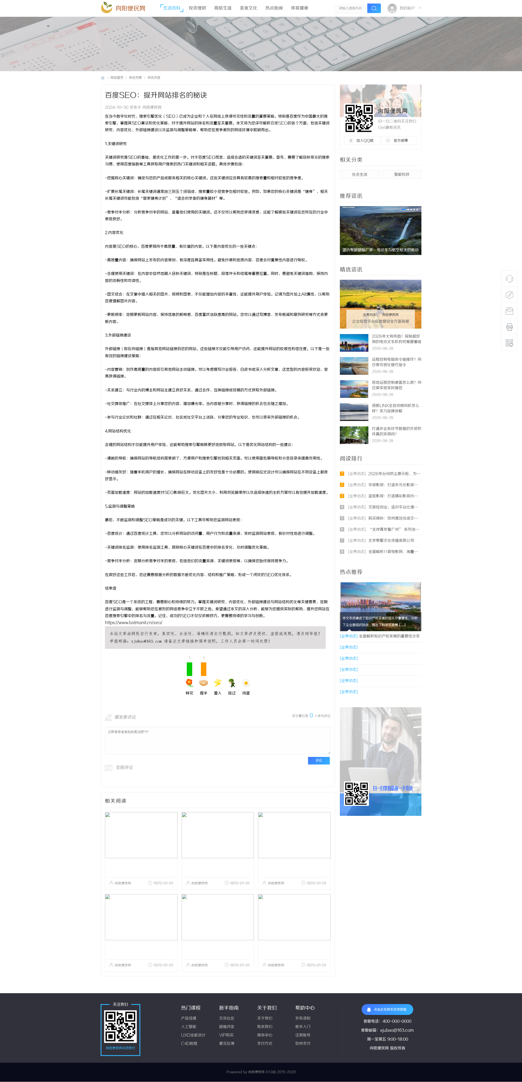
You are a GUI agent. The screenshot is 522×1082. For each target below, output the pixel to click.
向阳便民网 (130, 8)
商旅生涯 (223, 8)
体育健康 (299, 8)
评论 (319, 761)
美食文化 (248, 8)
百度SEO (279, 123)
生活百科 (172, 8)
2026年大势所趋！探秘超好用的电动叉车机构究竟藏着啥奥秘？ (396, 342)
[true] (374, 8)
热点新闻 (274, 8)
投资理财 (197, 8)
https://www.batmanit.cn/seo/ (133, 623)
